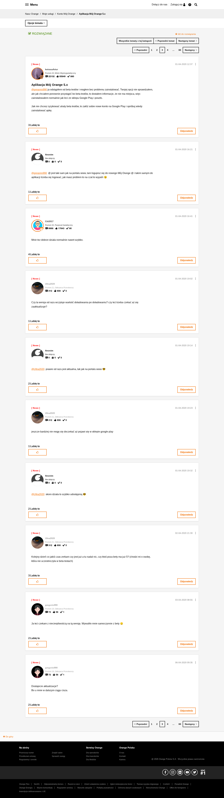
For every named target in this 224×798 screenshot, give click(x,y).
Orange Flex (24, 784)
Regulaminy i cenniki (28, 760)
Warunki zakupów (84, 788)
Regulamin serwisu (65, 788)
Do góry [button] (9, 736)
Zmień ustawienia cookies (95, 784)
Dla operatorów (92, 753)
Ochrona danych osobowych (130, 788)
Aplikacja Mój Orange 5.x (49, 84)
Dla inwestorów (92, 756)
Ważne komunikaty (45, 788)
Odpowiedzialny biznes (53, 784)
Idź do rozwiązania (187, 34)
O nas (121, 753)
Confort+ (166, 784)
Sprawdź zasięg (58, 756)
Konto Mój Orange (66, 13)
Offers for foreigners (178, 788)
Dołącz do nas (159, 4)
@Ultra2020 (37, 369)
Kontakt (122, 756)
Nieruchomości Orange (155, 788)
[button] (195, 64)
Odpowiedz (186, 131)
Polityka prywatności (105, 788)
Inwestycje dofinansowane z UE (32, 791)
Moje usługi (47, 13)
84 (180, 50)
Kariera (122, 760)
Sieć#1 (37, 784)
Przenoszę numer (26, 753)
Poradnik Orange (182, 784)
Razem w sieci (74, 784)
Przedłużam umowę (27, 756)
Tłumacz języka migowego (148, 784)
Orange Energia (25, 788)
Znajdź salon (57, 753)
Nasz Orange (32, 13)
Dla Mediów (91, 760)
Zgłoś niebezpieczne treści (121, 784)
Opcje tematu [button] (35, 23)
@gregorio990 (39, 89)
